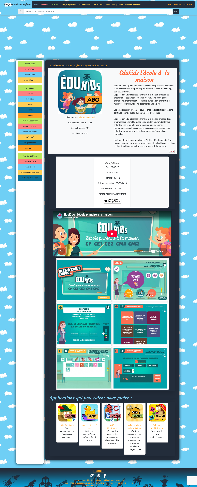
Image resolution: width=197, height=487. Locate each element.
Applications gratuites (114, 4)
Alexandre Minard (87, 117)
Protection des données (124, 483)
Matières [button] (44, 4)
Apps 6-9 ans (30, 74)
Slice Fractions (67, 425)
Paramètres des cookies (104, 483)
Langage (30, 93)
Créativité (30, 137)
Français (30, 115)
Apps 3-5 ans (30, 69)
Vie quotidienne (30, 142)
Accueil (52, 65)
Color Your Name (80, 480)
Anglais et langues (30, 126)
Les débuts (30, 88)
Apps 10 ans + (30, 80)
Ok (175, 11)
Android (177, 4)
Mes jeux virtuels (117, 480)
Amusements (30, 148)
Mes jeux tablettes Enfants (17, 4)
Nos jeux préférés (69, 4)
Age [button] (35, 4)
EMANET (89, 485)
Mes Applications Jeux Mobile (98, 480)
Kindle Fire (187, 4)
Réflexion (30, 99)
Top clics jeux (98, 4)
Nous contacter (70, 483)
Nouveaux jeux (84, 4)
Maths (30, 104)
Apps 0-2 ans (30, 63)
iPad (169, 4)
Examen (98, 471)
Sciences (30, 110)
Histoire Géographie (30, 121)
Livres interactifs (30, 131)
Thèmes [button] (55, 4)
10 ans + (103, 65)
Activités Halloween (133, 4)
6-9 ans (94, 65)
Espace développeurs (85, 483)
